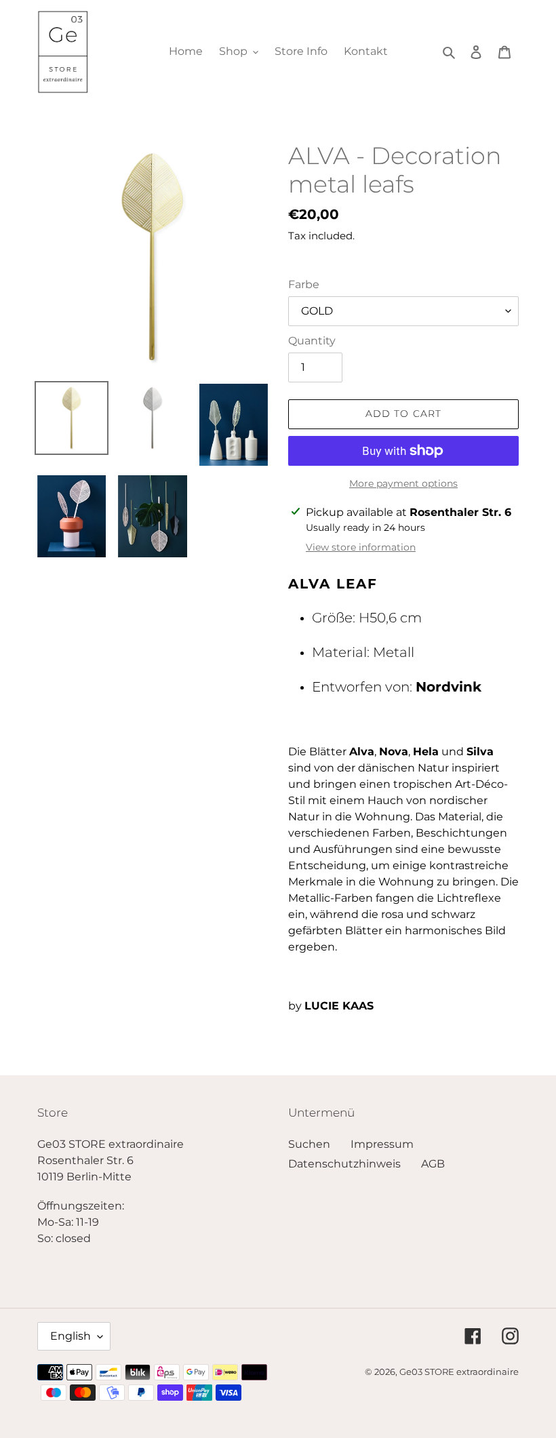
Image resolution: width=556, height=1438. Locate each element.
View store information (361, 547)
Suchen (309, 1144)
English (70, 1336)
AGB (433, 1163)
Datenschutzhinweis (344, 1163)
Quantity (312, 340)
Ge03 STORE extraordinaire (459, 1371)
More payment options (403, 483)
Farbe (303, 284)
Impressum (382, 1144)
